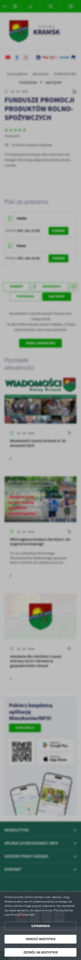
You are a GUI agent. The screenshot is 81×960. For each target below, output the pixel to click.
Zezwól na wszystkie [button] (40, 952)
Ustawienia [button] (40, 926)
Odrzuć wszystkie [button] (41, 939)
